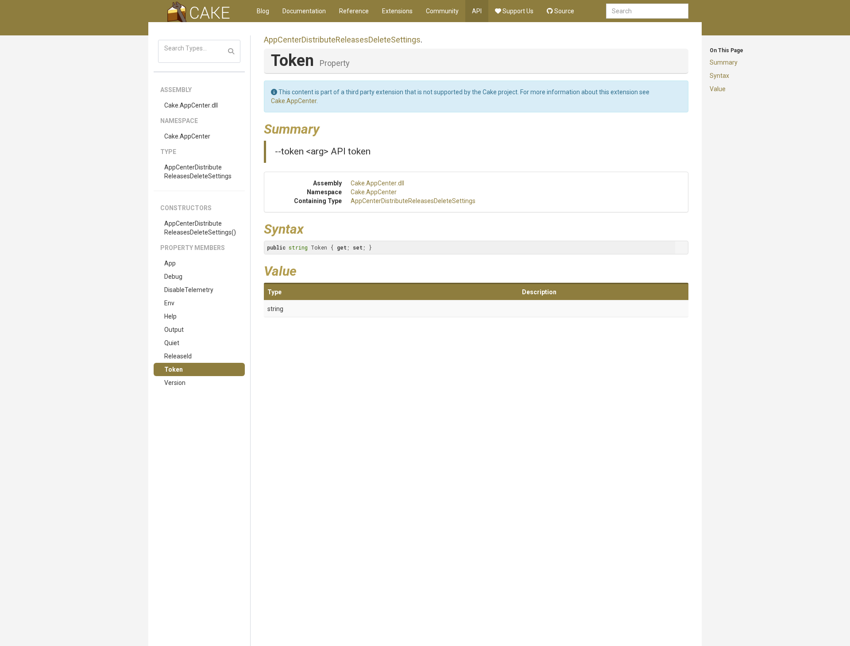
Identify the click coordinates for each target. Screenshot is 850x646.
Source (563, 11)
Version (174, 382)
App (170, 263)
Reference (354, 11)
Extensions (397, 11)
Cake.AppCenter (187, 136)
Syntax (719, 75)
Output (174, 329)
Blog (263, 11)
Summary (724, 62)
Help (170, 316)
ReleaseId (178, 356)
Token (173, 369)
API (477, 11)
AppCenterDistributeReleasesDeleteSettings (198, 172)
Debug (173, 276)
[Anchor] (326, 128)
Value (718, 88)
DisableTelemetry (188, 289)
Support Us (517, 11)
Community (442, 11)
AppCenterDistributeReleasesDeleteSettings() (200, 228)
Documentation (304, 11)
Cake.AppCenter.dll (191, 105)
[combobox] (647, 11)
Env (169, 303)
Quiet (171, 342)
